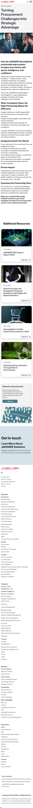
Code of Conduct (6, 479)
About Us (4, 702)
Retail (2, 536)
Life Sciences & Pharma (8, 516)
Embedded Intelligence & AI (9, 649)
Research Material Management (11, 615)
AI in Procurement (6, 557)
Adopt (3, 652)
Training (3, 694)
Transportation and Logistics (10, 539)
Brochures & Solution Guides (10, 734)
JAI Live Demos (6, 766)
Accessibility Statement (8, 481)
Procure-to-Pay (6, 610)
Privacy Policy (5, 477)
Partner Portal (5, 674)
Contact (3, 486)
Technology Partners (7, 682)
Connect (3, 641)
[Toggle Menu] (30, 1)
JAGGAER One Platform (8, 712)
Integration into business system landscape (14, 567)
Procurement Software (8, 612)
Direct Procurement (7, 562)
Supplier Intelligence (7, 591)
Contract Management (8, 607)
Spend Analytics (6, 596)
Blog (2, 732)
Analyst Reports (6, 729)
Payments (4, 636)
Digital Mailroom (6, 631)
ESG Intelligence (6, 564)
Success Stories (6, 690)
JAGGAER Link (5, 644)
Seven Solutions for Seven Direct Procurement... (17, 779)
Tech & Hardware (6, 521)
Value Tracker (5, 601)
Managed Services (7, 715)
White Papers (5, 756)
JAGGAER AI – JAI (7, 589)
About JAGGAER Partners (9, 679)
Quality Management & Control (10, 620)
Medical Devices (6, 519)
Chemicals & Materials (8, 507)
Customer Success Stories (9, 739)
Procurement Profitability (9, 569)
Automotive (4, 504)
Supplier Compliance (7, 576)
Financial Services (6, 531)
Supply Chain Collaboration (9, 618)
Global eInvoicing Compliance (10, 633)
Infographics (5, 749)
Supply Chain (5, 552)
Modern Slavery (6, 484)
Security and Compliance (9, 647)
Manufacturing (5, 499)
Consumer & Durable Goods (10, 509)
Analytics (4, 659)
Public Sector (5, 527)
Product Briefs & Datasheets (10, 742)
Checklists (4, 737)
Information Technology (8, 549)
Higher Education (6, 524)
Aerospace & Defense (8, 502)
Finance (3, 547)
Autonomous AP (6, 626)
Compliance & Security (8, 707)
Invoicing (4, 623)
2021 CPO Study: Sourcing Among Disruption (16, 781)
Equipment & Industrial (8, 511)
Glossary (4, 746)
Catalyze (4, 639)
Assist (3, 657)
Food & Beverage (6, 514)
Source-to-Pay (5, 586)
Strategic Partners (6, 684)
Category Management (8, 599)
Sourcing (4, 604)
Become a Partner (6, 671)
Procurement (5, 544)
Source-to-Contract (7, 594)
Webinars (4, 762)
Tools (2, 754)
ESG (2, 710)
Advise (3, 654)
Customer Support (7, 692)
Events (3, 764)
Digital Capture (5, 628)
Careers (3, 705)
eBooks (3, 744)
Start (9, 401)
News (3, 751)
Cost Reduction (6, 559)
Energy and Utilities (7, 529)
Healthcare (4, 534)
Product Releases (6, 697)
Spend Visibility (6, 574)
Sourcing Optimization (8, 572)
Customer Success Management (11, 717)
